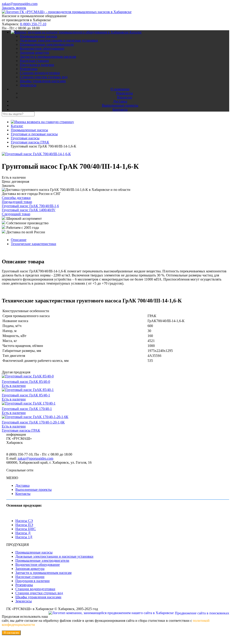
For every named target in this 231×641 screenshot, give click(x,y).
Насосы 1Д (23, 537)
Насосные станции (34, 61)
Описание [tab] (18, 240)
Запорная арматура (34, 52)
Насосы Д (22, 533)
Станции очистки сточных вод (43, 77)
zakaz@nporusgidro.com (19, 4)
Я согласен (11, 632)
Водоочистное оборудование (42, 48)
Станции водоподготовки (40, 73)
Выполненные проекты (120, 105)
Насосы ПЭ (24, 525)
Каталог (135, 32)
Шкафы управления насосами (43, 81)
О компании (120, 89)
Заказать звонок (14, 8)
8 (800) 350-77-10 (33, 24)
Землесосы (28, 85)
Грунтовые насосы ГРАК (21, 430)
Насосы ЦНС (25, 529)
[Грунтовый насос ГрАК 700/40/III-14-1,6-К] (36, 154)
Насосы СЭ (24, 521)
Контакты (120, 109)
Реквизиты (124, 93)
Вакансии (124, 97)
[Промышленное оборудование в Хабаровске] (67, 12)
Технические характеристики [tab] (33, 244)
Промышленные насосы (38, 36)
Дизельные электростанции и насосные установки (59, 40)
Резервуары (28, 69)
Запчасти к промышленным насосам (48, 56)
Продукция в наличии (37, 65)
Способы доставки (16, 198)
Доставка (120, 101)
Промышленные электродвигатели (47, 44)
